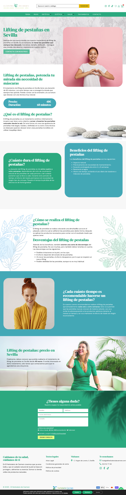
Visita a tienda (43, 430)
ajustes (66, 493)
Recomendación (61, 430)
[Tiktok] (112, 6)
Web (52, 430)
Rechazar (87, 492)
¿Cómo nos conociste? (46, 428)
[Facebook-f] (109, 6)
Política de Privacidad (59, 433)
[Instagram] (106, 6)
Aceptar (77, 492)
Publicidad (71, 430)
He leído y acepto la (52, 433)
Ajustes (98, 492)
